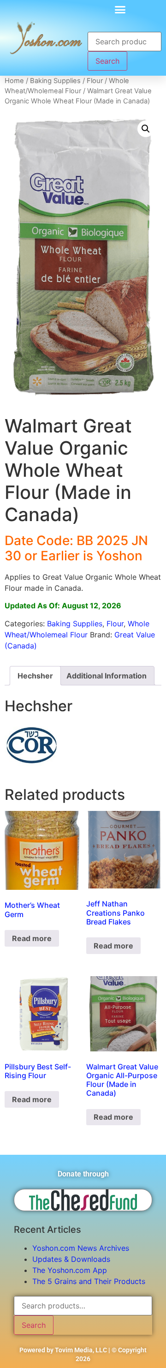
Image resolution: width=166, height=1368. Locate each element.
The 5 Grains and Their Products (88, 1281)
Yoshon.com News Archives (80, 1248)
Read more (32, 938)
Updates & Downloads (71, 1259)
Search (107, 61)
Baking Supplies (55, 81)
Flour (95, 81)
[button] (120, 9)
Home (14, 81)
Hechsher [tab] (35, 675)
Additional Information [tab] (106, 675)
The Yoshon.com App (69, 1270)
